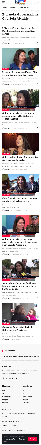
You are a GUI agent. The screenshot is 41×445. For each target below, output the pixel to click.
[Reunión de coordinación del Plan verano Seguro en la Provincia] (20, 59)
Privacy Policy (11, 439)
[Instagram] (10, 378)
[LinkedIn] (16, 378)
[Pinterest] (13, 378)
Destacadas (23, 356)
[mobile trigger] (4, 2)
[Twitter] (6, 378)
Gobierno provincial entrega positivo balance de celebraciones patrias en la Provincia (19, 242)
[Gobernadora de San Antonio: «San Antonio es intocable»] (20, 144)
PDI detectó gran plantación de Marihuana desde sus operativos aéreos (18, 31)
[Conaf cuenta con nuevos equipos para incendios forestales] (20, 185)
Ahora (5, 68)
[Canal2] (20, 2)
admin (7, 43)
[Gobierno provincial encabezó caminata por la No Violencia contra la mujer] (20, 100)
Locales (6, 153)
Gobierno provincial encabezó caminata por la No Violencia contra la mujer (18, 116)
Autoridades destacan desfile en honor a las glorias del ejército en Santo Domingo (19, 286)
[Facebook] (3, 378)
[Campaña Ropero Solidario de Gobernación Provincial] (20, 314)
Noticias (13, 356)
